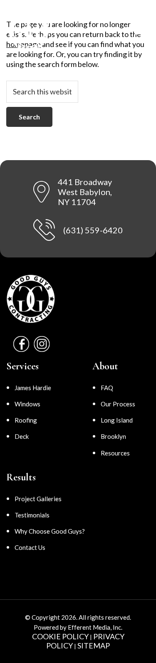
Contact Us (30, 547)
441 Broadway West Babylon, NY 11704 (85, 192)
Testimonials (32, 515)
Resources (115, 453)
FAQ (107, 387)
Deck (22, 436)
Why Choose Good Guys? (50, 531)
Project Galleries (38, 498)
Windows (27, 404)
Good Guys (35, 31)
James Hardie (33, 387)
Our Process (118, 404)
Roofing (26, 420)
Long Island (117, 420)
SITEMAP (93, 645)
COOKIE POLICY (60, 636)
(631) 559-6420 (93, 230)
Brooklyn (113, 436)
